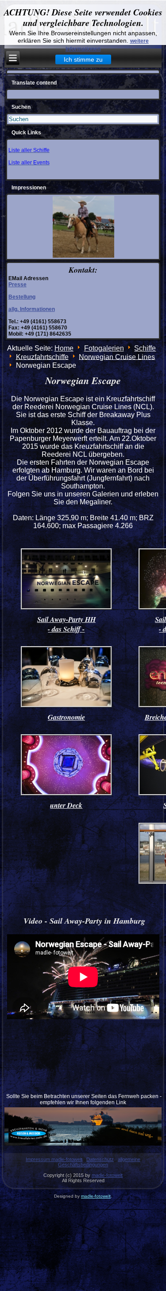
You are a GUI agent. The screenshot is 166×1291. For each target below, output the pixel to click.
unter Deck (66, 805)
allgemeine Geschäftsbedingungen (99, 1162)
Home (63, 348)
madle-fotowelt (107, 1175)
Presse (17, 284)
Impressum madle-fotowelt (54, 1159)
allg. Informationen (31, 309)
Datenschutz (100, 1159)
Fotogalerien (104, 348)
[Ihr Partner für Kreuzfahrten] (83, 1126)
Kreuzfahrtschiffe (42, 356)
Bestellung (21, 297)
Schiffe (145, 348)
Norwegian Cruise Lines (117, 356)
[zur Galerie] (66, 608)
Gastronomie (66, 717)
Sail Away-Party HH (66, 619)
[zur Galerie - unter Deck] (66, 794)
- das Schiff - (66, 629)
